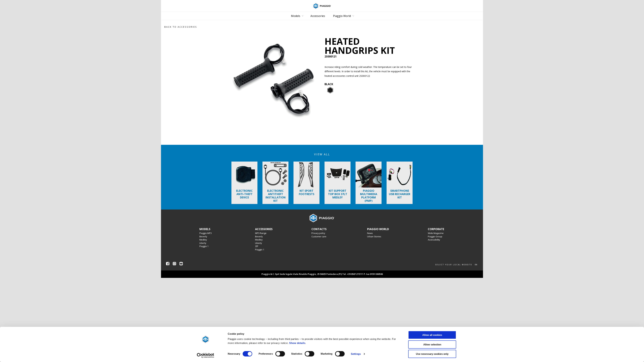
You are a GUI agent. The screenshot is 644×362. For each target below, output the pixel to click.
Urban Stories (374, 236)
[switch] (280, 353)
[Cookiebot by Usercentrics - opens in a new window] (205, 355)
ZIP (256, 246)
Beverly (203, 236)
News (370, 233)
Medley (203, 239)
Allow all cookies (432, 335)
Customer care (318, 236)
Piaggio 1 (203, 246)
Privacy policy (318, 233)
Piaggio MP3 (205, 233)
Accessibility (434, 239)
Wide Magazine (436, 233)
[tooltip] (330, 90)
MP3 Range (260, 233)
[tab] (330, 90)
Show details (297, 343)
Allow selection (432, 344)
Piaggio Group (435, 236)
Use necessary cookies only (432, 353)
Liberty (202, 243)
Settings (356, 353)
